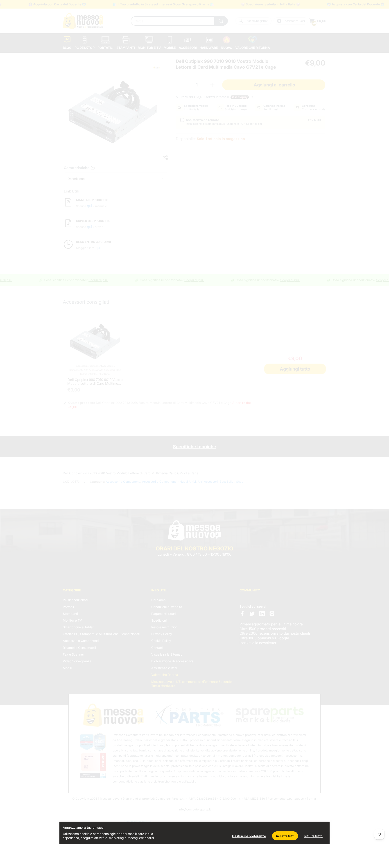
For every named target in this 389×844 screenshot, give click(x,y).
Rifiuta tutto (313, 836)
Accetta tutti (285, 836)
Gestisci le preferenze (249, 836)
